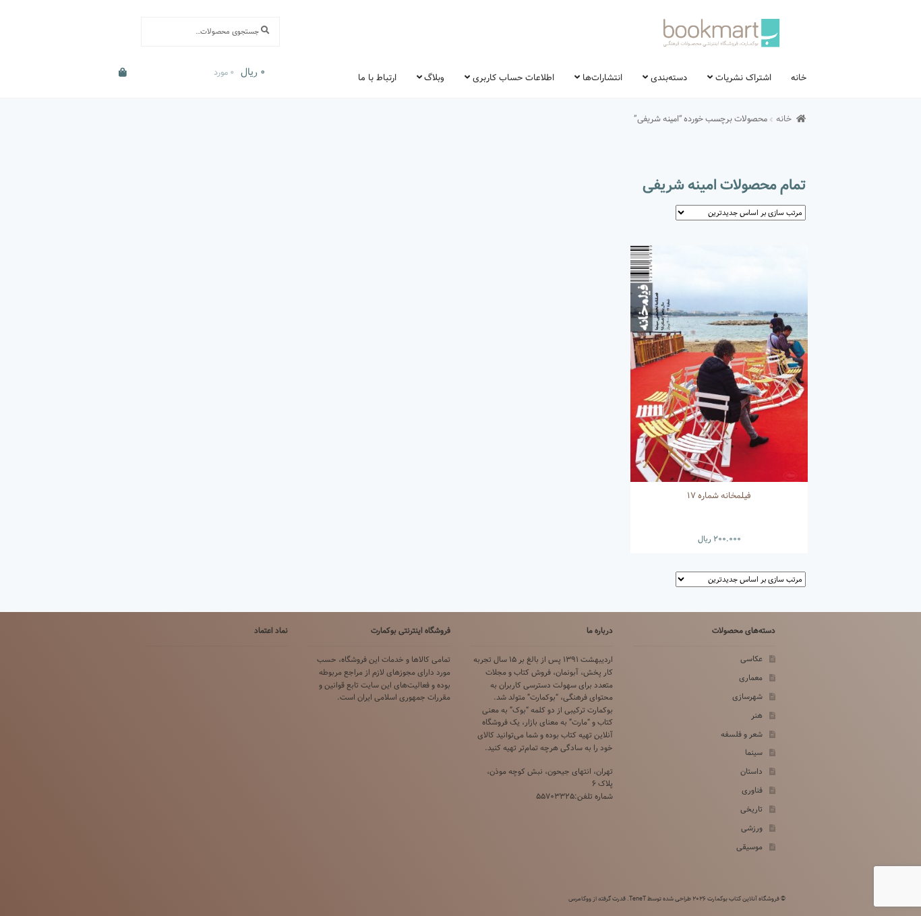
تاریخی (751, 809)
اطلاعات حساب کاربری (513, 77)
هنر (757, 715)
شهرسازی (747, 696)
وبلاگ (434, 77)
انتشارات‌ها (602, 77)
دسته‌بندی (669, 77)
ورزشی (752, 828)
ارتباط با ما (377, 77)
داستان (751, 771)
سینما (754, 752)
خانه (798, 77)
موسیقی (749, 847)
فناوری (752, 790)
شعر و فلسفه (742, 734)
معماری (751, 677)
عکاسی (751, 658)
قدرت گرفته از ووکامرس (597, 898)
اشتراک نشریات (743, 77)
